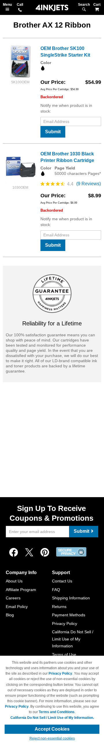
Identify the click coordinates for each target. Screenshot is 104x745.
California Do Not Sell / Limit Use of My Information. (52, 718)
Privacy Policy (64, 623)
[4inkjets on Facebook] (13, 552)
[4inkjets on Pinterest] (44, 552)
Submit (53, 131)
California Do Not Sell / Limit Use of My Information (72, 639)
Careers (13, 598)
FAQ (56, 589)
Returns (59, 606)
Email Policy (17, 606)
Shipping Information (71, 598)
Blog (10, 615)
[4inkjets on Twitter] (29, 552)
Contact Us (62, 581)
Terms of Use (64, 654)
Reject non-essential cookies (52, 738)
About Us (14, 581)
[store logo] (52, 8)
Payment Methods (68, 615)
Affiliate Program (21, 589)
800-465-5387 (20, 10)
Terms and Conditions (57, 712)
